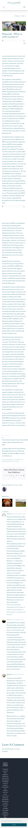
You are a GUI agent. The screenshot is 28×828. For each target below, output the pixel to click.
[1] (20, 179)
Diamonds (4, 461)
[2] (9, 364)
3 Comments (16, 461)
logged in (12, 749)
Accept (14, 824)
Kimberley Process (9, 461)
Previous (17, 16)
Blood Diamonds (20, 459)
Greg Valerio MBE (6, 459)
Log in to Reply (23, 514)
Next (23, 16)
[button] (3, 503)
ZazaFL (8, 619)
